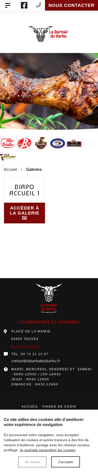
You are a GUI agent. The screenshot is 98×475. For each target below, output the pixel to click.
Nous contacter (71, 5)
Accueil (10, 169)
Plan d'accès (25, 346)
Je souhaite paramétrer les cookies (47, 450)
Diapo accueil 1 (25, 190)
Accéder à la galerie (24, 210)
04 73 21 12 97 (34, 354)
